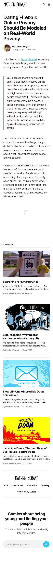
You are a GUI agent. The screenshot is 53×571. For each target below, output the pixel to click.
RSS (6, 485)
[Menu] (49, 4)
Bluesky (45, 485)
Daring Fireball (29, 59)
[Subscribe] (46, 544)
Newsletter (17, 485)
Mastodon (32, 485)
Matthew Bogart (21, 46)
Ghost (33, 491)
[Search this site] (44, 4)
